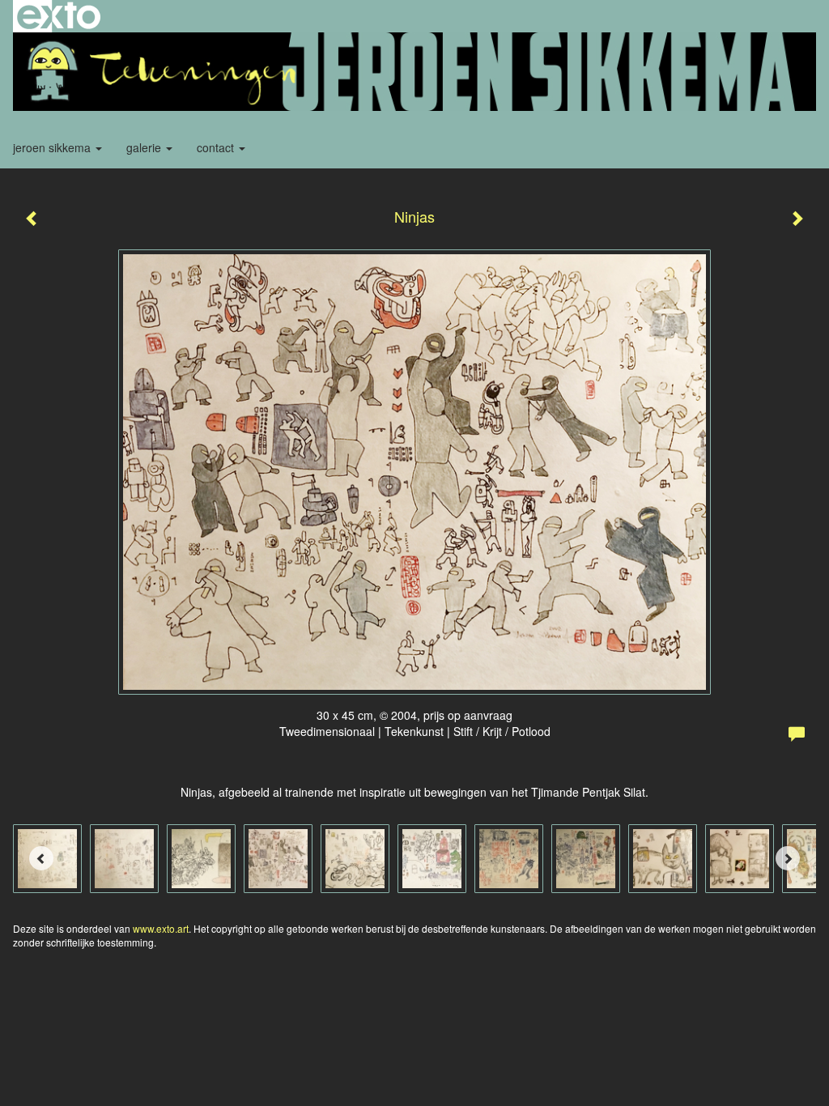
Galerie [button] (145, 147)
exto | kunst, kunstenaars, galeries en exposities (58, 16)
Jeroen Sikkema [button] (53, 147)
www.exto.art (161, 928)
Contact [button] (217, 147)
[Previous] (41, 858)
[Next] (788, 858)
